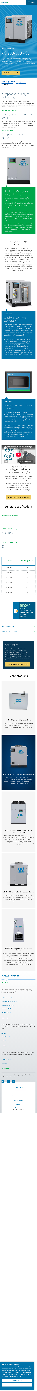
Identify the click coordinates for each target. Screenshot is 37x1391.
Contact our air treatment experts (18, 497)
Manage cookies (18, 1100)
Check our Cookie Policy (15, 1376)
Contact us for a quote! (11, 73)
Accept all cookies (17, 1380)
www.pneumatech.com (18, 1107)
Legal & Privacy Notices (18, 1096)
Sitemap (18, 1105)
